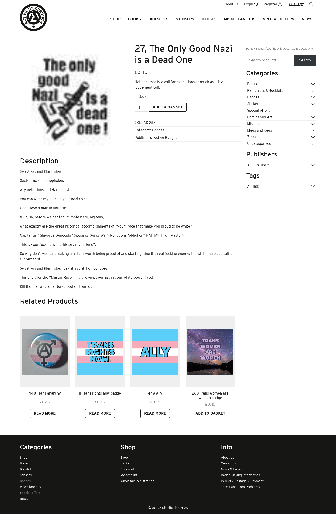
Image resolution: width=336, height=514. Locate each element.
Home (249, 48)
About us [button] (230, 4)
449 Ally (155, 393)
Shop (115, 19)
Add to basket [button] (210, 413)
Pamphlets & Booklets (265, 90)
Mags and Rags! (260, 130)
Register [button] (271, 4)
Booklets (158, 19)
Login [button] (249, 4)
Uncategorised (259, 143)
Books (134, 19)
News (307, 19)
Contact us (229, 463)
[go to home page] (33, 17)
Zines (251, 137)
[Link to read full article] (45, 351)
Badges (209, 19)
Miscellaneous (240, 19)
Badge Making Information (240, 475)
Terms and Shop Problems (240, 487)
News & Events (232, 469)
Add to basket (168, 107)
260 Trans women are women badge (210, 395)
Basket (125, 463)
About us (227, 457)
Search (305, 60)
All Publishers (258, 165)
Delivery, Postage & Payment (242, 481)
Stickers (185, 19)
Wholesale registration (137, 481)
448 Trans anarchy (45, 393)
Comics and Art (259, 117)
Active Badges (165, 137)
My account (128, 475)
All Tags (253, 186)
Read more (45, 413)
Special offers (278, 19)
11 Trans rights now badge (100, 393)
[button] (296, 4)
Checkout (127, 469)
